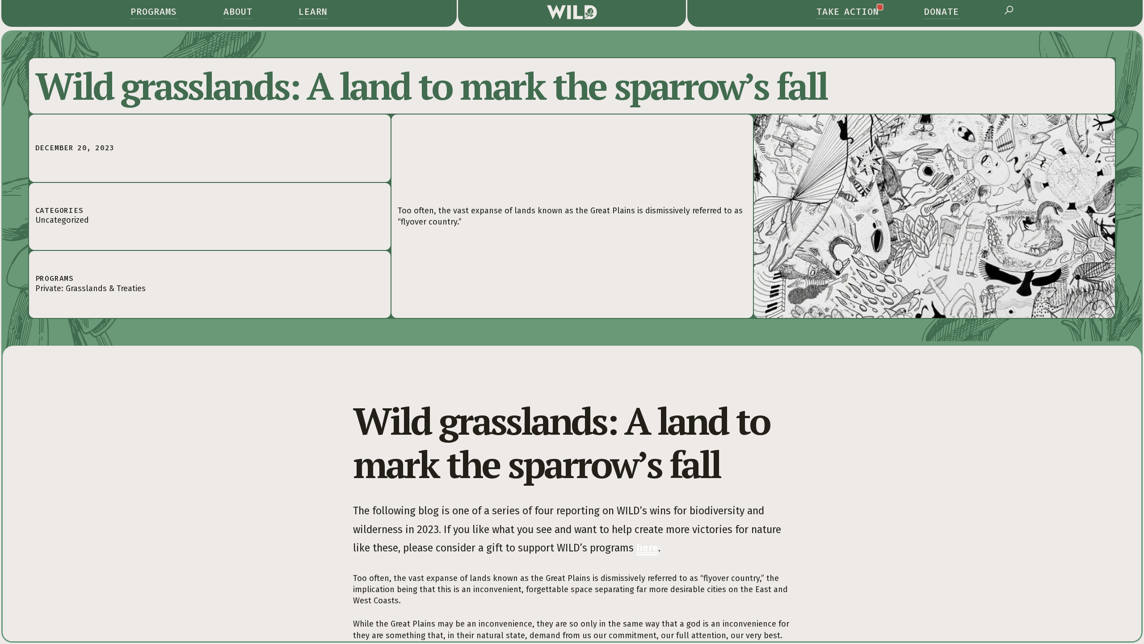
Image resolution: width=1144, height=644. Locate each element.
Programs (153, 11)
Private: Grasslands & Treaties (90, 288)
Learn (313, 11)
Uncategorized (62, 220)
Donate (941, 11)
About (237, 11)
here (647, 548)
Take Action (847, 11)
